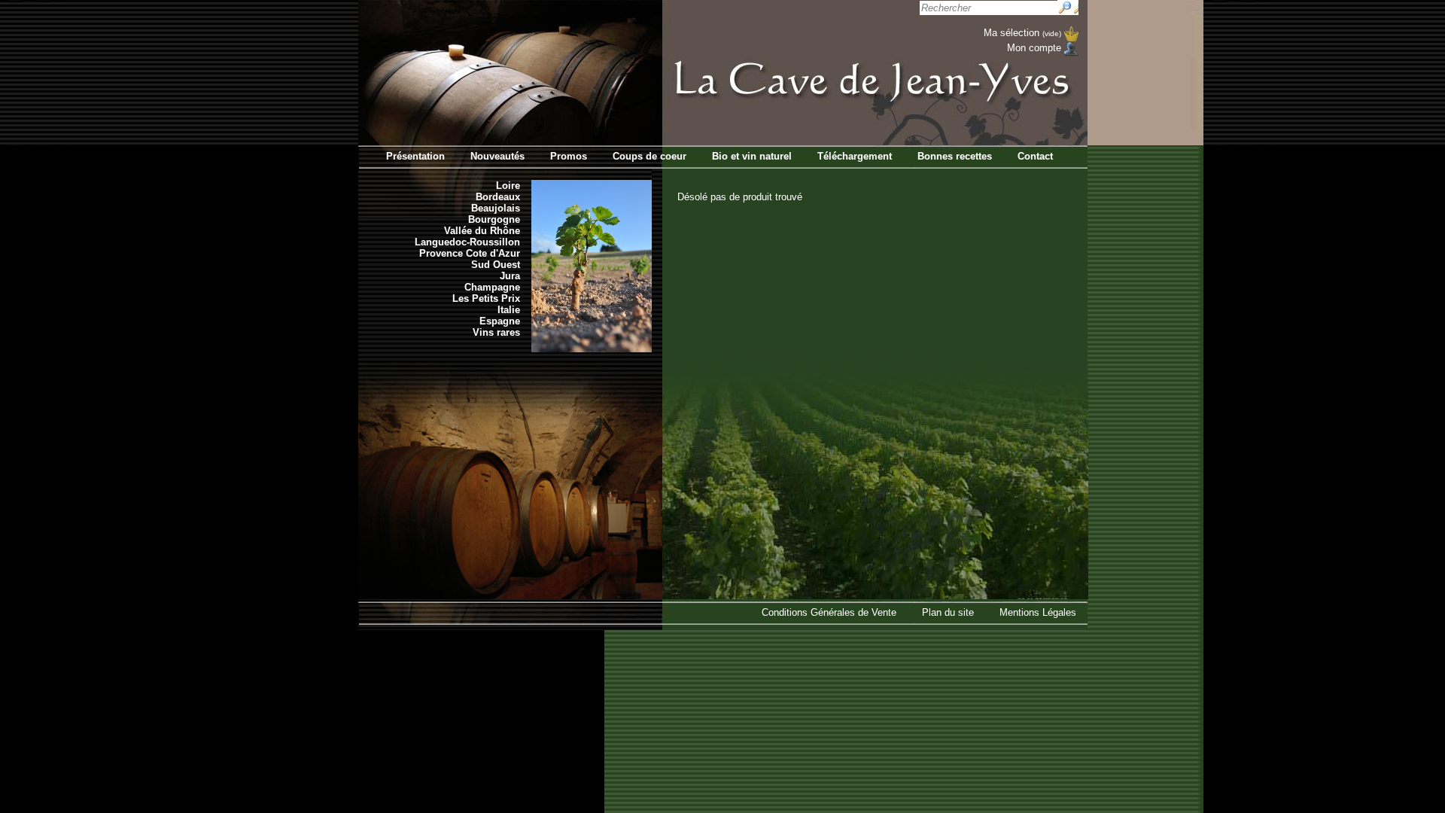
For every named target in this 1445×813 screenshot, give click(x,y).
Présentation (415, 156)
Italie (508, 309)
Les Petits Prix (486, 298)
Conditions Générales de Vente (829, 612)
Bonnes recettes (954, 156)
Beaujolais (495, 208)
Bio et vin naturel (752, 156)
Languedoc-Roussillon (467, 242)
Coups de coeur (649, 156)
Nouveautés (497, 156)
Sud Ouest (495, 264)
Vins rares (496, 332)
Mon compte (1034, 47)
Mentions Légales (1037, 612)
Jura (510, 276)
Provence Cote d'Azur (469, 253)
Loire (508, 185)
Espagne (499, 321)
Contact (1035, 156)
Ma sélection (1022, 32)
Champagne (492, 287)
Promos (568, 156)
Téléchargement (854, 156)
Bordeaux (498, 196)
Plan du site (948, 612)
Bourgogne (494, 219)
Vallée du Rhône (482, 230)
